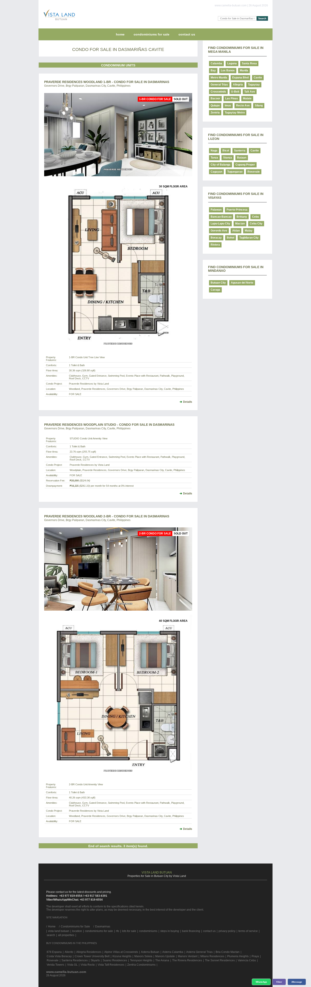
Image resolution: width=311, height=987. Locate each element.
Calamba (216, 63)
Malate (247, 98)
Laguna (232, 63)
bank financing (191, 931)
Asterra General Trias (199, 952)
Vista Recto (88, 964)
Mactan (240, 223)
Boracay (216, 237)
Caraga (215, 289)
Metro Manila (219, 77)
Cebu (255, 216)
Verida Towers (55, 964)
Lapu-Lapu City (220, 223)
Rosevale (253, 171)
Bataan (241, 157)
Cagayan (216, 171)
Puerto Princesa (237, 209)
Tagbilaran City (249, 237)
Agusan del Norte (242, 282)
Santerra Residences (74, 960)
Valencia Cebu (247, 960)
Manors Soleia (143, 956)
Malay (248, 230)
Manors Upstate (165, 956)
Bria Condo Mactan (228, 952)
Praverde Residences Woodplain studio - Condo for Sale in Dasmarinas (109, 424)
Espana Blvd (240, 77)
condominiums (148, 931)
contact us (186, 34)
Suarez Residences (115, 960)
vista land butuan (58, 931)
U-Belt (235, 91)
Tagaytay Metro (235, 112)
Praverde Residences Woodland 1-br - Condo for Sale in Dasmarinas (106, 82)
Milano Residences (212, 956)
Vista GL (72, 964)
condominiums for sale (99, 931)
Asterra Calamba (172, 952)
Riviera (215, 244)
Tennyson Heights (141, 960)
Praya (255, 956)
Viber (279, 982)
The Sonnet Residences (220, 960)
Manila (244, 70)
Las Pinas (231, 98)
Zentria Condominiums (141, 964)
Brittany (242, 216)
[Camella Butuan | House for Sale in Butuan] (58, 21)
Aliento (69, 952)
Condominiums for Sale (151, 34)
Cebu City (256, 223)
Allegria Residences (88, 952)
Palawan (216, 209)
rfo (117, 931)
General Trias (219, 84)
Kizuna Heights (121, 956)
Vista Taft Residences (111, 964)
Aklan (236, 230)
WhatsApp (261, 982)
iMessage (296, 982)
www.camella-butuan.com (66, 972)
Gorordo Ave (219, 230)
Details (187, 401)
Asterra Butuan (150, 952)
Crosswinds (218, 91)
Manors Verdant (187, 956)
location (77, 931)
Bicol (225, 150)
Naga (214, 150)
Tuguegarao (234, 171)
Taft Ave (249, 91)
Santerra (239, 150)
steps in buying (169, 931)
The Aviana (162, 960)
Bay (213, 70)
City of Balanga (220, 164)
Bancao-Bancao (221, 216)
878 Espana (54, 952)
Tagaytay (254, 84)
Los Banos (228, 70)
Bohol (230, 237)
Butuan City (218, 282)
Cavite (258, 77)
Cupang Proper (245, 164)
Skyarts (95, 960)
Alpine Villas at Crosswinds (121, 952)
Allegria (238, 84)
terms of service (248, 931)
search (51, 935)
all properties (66, 935)
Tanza (214, 157)
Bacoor (215, 98)
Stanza (227, 157)
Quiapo (215, 105)
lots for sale (129, 931)
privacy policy (227, 931)
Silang (259, 105)
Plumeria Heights (238, 956)
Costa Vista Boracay (59, 956)
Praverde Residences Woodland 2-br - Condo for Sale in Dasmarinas (106, 516)
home (120, 34)
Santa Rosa (249, 63)
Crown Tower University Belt (92, 956)
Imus (228, 105)
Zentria (215, 112)
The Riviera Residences (187, 960)
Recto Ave (243, 105)
